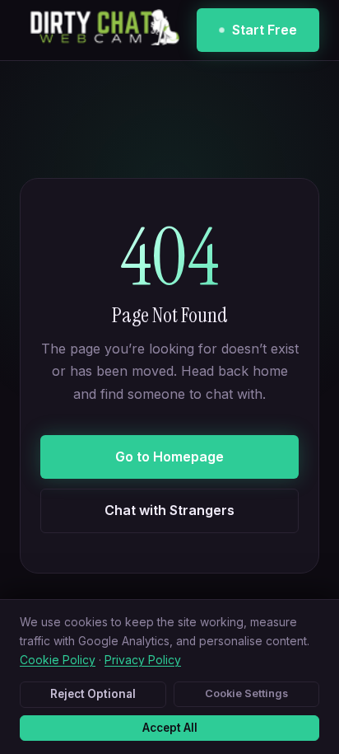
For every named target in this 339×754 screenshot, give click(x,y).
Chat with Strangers (169, 510)
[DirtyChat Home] (99, 30)
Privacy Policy (142, 660)
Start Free (264, 29)
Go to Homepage (169, 456)
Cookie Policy (57, 660)
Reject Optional (93, 693)
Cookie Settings (246, 693)
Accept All (169, 727)
